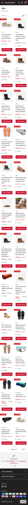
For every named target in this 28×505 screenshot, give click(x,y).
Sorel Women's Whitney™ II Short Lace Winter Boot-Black (20, 37)
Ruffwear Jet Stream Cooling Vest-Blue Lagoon (20, 360)
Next (23, 449)
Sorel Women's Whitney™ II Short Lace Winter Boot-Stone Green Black (20, 108)
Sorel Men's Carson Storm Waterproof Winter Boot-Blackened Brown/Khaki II (7, 252)
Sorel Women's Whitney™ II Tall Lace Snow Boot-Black (6, 108)
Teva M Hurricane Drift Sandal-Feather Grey (21, 431)
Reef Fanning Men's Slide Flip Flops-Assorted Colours (21, 326)
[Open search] (19, 2)
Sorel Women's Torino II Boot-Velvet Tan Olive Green (20, 73)
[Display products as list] (25, 15)
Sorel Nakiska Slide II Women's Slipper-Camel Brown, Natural (7, 216)
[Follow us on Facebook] (3, 486)
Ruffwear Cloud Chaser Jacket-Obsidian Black (6, 431)
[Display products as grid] (23, 15)
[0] (25, 3)
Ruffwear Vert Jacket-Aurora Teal (21, 395)
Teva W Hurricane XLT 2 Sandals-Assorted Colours (6, 36)
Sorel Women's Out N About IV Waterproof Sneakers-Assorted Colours (21, 290)
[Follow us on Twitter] (6, 486)
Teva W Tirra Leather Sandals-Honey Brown (6, 72)
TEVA (3, 32)
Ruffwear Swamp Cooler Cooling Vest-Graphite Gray (21, 143)
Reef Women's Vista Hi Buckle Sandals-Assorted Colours (21, 179)
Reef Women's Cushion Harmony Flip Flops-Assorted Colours (7, 361)
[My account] (22, 2)
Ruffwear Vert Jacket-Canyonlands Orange (7, 288)
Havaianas (4, 139)
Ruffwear (18, 139)
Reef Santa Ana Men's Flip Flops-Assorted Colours (6, 396)
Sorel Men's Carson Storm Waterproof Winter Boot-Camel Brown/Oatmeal (21, 251)
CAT (3, 323)
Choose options (7, 49)
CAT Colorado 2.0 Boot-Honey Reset (6, 326)
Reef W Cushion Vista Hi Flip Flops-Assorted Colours (21, 215)
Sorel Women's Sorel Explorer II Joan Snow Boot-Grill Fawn (7, 180)
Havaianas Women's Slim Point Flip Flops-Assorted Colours (7, 144)
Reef (17, 175)
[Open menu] (2, 2)
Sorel (17, 32)
